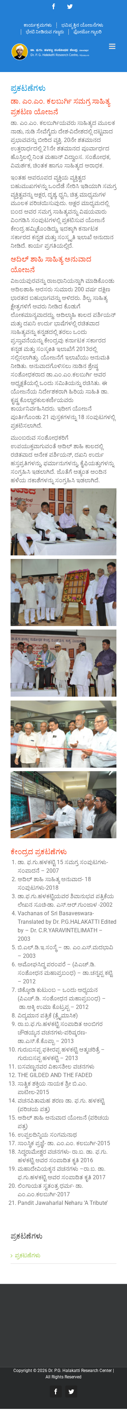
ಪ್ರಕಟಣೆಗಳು (28, 1255)
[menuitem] (37, 25)
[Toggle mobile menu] (112, 46)
